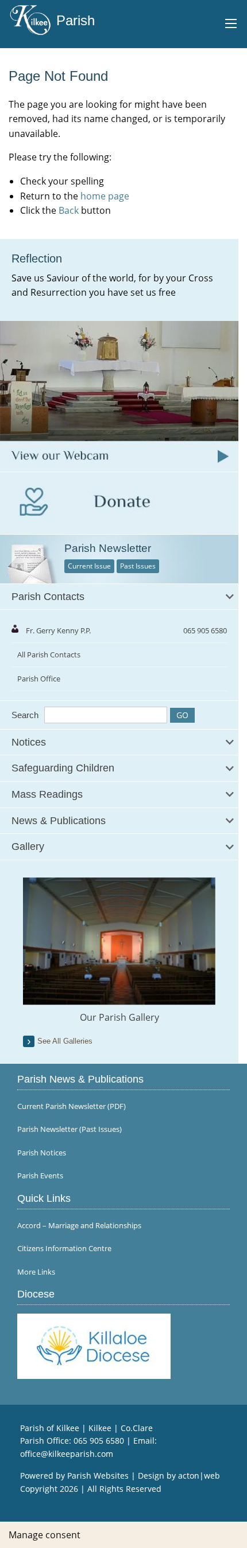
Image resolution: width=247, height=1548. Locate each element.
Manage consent (44, 1535)
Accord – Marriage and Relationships (79, 1225)
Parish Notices (41, 1153)
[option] (119, 950)
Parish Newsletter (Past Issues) (69, 1129)
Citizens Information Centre (64, 1248)
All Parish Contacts (48, 654)
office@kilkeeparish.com (66, 1453)
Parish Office (38, 678)
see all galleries (64, 1041)
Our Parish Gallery (119, 1017)
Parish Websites (98, 1475)
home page (104, 196)
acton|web (199, 1475)
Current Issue (89, 566)
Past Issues (138, 566)
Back (69, 210)
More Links (36, 1272)
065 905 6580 (99, 1440)
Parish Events (40, 1175)
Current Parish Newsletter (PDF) (71, 1106)
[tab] (119, 597)
